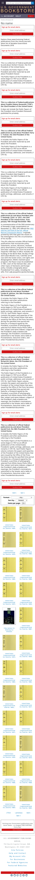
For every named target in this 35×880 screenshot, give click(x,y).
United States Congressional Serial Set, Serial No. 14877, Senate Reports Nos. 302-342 (26, 705)
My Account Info (17, 856)
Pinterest (23, 875)
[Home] (17, 12)
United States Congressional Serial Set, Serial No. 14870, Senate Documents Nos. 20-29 (26, 755)
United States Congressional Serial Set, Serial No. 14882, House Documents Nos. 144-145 (26, 680)
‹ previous (18, 813)
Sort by (11, 500)
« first (8, 813)
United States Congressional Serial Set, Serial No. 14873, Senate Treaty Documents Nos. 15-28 (26, 730)
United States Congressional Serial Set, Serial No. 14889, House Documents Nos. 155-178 (9, 577)
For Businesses (17, 859)
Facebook (12, 875)
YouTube (20, 875)
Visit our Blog (17, 873)
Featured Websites (17, 865)
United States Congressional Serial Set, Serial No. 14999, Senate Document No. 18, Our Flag (9, 755)
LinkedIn (26, 875)
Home (3, 20)
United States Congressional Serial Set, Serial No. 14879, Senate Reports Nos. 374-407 (9, 602)
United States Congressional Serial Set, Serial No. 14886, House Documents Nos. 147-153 (26, 552)
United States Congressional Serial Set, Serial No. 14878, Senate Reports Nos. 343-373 (9, 552)
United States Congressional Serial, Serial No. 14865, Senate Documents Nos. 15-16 (9, 705)
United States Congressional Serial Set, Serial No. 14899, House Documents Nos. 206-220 (9, 526)
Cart (31, 16)
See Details (17, 830)
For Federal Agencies (17, 862)
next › (14, 493)
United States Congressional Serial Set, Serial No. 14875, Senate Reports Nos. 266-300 (26, 527)
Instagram (18, 875)
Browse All (9, 20)
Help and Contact (17, 853)
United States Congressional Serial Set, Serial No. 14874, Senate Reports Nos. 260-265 (9, 655)
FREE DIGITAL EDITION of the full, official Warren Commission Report (17, 230)
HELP (18, 16)
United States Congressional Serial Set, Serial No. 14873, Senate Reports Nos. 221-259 (9, 730)
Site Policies (17, 850)
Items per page (14, 503)
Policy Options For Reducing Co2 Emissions (9, 629)
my (7, 16)
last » (23, 493)
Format (6, 497)
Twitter (15, 875)
